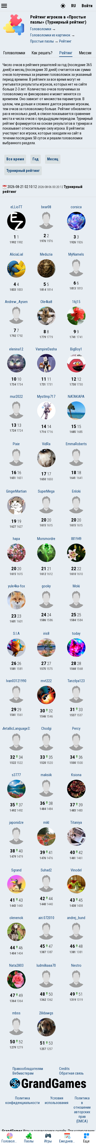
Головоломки (14, 52)
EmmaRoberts (76, 444)
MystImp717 (46, 396)
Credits (64, 1068)
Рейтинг (65, 52)
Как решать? (41, 52)
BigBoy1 (76, 349)
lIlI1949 (76, 538)
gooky (46, 586)
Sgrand (16, 870)
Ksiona (76, 775)
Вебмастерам (23, 1073)
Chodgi (46, 728)
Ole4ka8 (46, 301)
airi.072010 (46, 917)
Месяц (52, 159)
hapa (16, 538)
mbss (16, 1013)
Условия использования (56, 1100)
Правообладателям (28, 1068)
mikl (46, 822)
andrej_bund (76, 917)
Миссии (85, 52)
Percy (76, 728)
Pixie (16, 444)
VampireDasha (46, 349)
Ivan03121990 (16, 681)
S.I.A (16, 633)
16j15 (76, 301)
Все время (15, 159)
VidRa (46, 444)
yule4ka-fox (16, 586)
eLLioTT (16, 207)
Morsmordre (46, 538)
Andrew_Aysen (16, 301)
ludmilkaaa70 (46, 965)
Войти (87, 5)
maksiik (46, 775)
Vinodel (76, 870)
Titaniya (76, 822)
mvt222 (46, 681)
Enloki (76, 491)
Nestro (76, 965)
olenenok (16, 917)
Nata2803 (16, 965)
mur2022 (16, 396)
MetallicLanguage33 (16, 728)
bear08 (46, 207)
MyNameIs (76, 254)
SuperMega (46, 491)
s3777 (16, 775)
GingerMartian (16, 491)
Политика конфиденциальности (22, 1100)
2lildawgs (46, 1013)
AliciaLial (16, 254)
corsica (76, 207)
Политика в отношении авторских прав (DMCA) (82, 1109)
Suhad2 (46, 870)
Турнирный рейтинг (23, 170)
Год (36, 159)
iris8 (46, 633)
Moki (76, 586)
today (76, 633)
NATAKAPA (76, 396)
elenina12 (16, 349)
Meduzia (46, 254)
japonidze (16, 822)
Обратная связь (71, 1073)
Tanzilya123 (76, 681)
